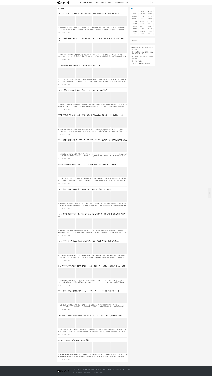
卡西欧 (117, 369)
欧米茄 (122, 369)
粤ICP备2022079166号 (96, 372)
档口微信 (150, 26)
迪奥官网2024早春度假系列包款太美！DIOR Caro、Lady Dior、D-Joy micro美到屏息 (90, 316)
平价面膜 (135, 23)
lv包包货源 (98, 369)
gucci (92, 369)
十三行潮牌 (149, 16)
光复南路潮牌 (135, 13)
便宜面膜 (150, 11)
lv (134, 11)
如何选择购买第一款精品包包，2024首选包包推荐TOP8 (79, 66)
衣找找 (134, 33)
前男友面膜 (142, 13)
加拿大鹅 (150, 13)
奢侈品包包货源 (87, 2)
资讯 (80, 2)
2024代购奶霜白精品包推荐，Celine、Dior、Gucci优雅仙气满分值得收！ (85, 189)
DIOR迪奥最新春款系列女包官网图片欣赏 (73, 340)
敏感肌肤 (135, 26)
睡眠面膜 (135, 31)
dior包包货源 (86, 369)
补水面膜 (142, 33)
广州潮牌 (142, 23)
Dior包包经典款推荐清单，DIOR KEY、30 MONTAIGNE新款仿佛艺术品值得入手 (88, 165)
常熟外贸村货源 (150, 21)
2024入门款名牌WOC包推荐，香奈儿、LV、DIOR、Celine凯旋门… (83, 90)
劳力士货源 (111, 369)
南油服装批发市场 (135, 18)
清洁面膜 (135, 28)
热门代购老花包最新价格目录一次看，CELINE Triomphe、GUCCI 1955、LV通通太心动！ (91, 115)
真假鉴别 (110, 2)
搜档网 (149, 23)
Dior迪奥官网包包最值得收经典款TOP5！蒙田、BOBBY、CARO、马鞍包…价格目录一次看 (92, 266)
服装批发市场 (119, 2)
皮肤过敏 (150, 28)
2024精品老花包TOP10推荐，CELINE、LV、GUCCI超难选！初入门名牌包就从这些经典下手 (92, 39)
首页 (75, 2)
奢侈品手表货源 (100, 2)
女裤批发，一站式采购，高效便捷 (141, 63)
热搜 (127, 2)
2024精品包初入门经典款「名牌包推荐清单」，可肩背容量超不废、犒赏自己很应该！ (89, 14)
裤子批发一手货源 (137, 61)
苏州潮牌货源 (143, 31)
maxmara (142, 11)
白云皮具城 (142, 28)
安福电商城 (134, 21)
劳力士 (142, 16)
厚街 (142, 18)
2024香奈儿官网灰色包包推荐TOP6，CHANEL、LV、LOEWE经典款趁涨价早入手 (88, 291)
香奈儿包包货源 (77, 369)
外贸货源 (150, 18)
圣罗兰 (104, 369)
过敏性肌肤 (149, 33)
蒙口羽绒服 (149, 31)
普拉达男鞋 (142, 26)
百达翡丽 (127, 369)
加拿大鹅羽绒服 (135, 16)
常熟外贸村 (142, 21)
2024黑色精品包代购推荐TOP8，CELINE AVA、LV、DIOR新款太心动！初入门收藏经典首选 (92, 140)
